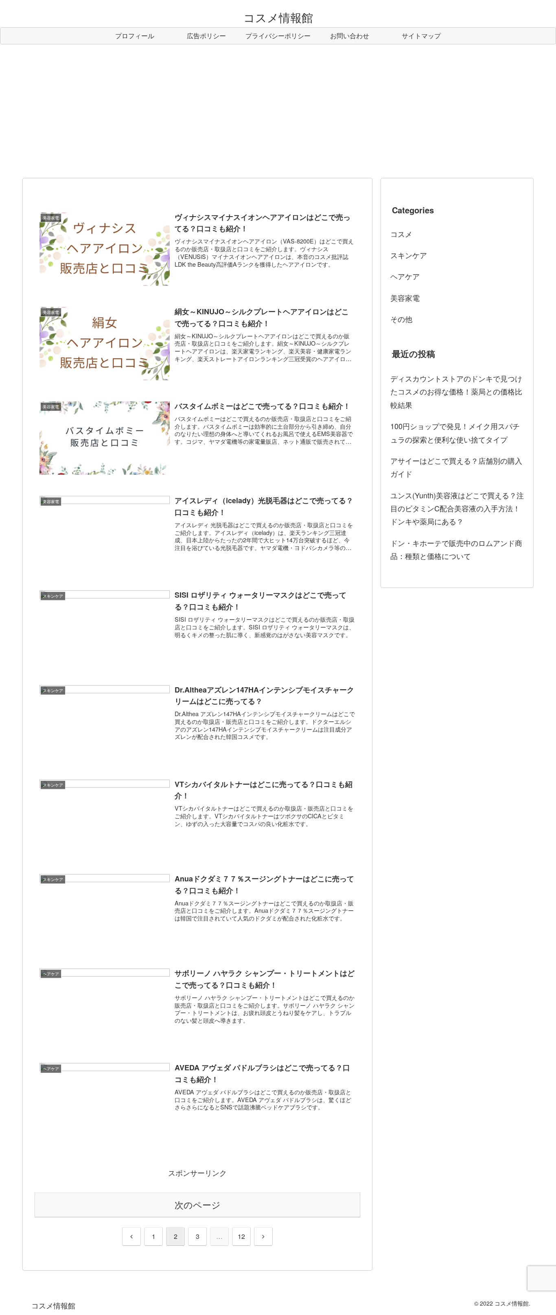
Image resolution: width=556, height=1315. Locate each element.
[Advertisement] (278, 111)
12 (241, 1236)
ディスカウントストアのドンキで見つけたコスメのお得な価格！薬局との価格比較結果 (456, 391)
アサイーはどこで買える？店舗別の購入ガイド (456, 467)
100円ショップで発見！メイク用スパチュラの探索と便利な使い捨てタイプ (455, 432)
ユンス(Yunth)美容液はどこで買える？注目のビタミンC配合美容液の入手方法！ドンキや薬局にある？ (457, 508)
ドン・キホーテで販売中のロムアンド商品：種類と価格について (456, 549)
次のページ (198, 1204)
